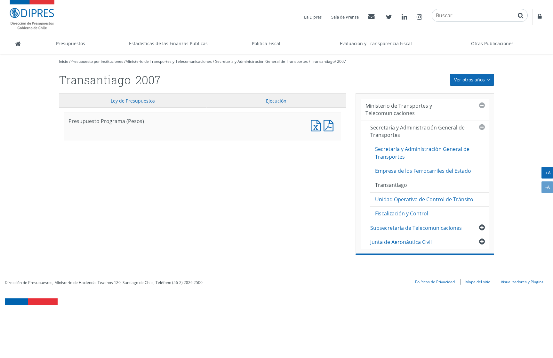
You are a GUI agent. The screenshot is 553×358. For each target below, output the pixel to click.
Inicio (63, 61)
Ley (133, 101)
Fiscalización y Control (401, 213)
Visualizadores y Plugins (522, 281)
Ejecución (276, 101)
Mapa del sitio (477, 281)
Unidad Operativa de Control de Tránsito (424, 199)
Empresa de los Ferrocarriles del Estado (423, 170)
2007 (341, 61)
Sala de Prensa (345, 17)
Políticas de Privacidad (435, 281)
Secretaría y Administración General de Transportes (261, 61)
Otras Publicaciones (492, 43)
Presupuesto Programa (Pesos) (317, 125)
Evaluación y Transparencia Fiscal (376, 43)
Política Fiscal (266, 43)
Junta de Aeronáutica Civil (401, 242)
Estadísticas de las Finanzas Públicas (168, 43)
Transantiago (323, 61)
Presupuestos (70, 43)
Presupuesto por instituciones (96, 61)
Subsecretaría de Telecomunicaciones (416, 227)
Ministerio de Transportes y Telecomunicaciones (168, 61)
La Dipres (313, 17)
